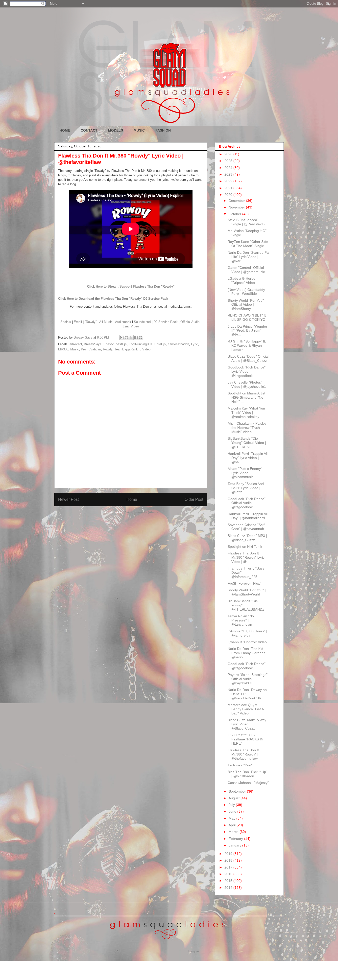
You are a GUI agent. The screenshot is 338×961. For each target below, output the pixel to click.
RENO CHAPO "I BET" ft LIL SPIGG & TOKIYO (247, 317)
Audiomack (123, 322)
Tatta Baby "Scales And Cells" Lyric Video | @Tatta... (246, 488)
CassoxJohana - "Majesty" (248, 783)
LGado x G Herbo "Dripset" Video (241, 280)
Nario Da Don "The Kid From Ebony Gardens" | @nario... (248, 653)
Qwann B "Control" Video (247, 642)
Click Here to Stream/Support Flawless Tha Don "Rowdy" (130, 286)
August (235, 798)
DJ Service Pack (165, 322)
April (233, 825)
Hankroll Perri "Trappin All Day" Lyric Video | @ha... (247, 458)
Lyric (194, 344)
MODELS (115, 130)
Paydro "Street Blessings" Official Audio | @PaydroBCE (247, 679)
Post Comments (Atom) (141, 512)
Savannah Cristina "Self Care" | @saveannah (246, 527)
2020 (228, 195)
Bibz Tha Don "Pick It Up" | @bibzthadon (247, 774)
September (238, 791)
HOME (65, 130)
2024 (228, 168)
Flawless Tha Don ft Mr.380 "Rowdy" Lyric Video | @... (246, 557)
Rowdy (107, 349)
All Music (106, 322)
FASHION (163, 130)
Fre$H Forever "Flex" (244, 583)
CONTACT (89, 130)
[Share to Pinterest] (140, 337)
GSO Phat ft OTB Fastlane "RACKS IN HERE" (245, 739)
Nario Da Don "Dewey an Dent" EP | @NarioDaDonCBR (247, 694)
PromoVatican (91, 349)
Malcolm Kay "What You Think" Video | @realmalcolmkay (246, 412)
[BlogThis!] (126, 337)
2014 (228, 888)
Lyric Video (131, 326)
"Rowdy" (91, 322)
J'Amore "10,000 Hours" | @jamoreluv (247, 633)
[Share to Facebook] (135, 337)
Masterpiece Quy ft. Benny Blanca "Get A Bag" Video (246, 709)
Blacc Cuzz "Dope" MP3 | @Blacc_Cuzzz (247, 538)
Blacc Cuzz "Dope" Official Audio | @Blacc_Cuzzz (248, 358)
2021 (228, 188)
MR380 (63, 349)
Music (74, 349)
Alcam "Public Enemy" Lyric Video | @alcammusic (245, 473)
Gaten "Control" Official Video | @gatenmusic (246, 270)
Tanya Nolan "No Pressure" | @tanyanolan (241, 620)
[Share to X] (131, 337)
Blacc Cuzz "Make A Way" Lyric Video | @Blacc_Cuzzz (247, 724)
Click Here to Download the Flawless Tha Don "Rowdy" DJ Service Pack (113, 298)
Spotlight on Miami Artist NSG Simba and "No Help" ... (246, 397)
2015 (228, 881)
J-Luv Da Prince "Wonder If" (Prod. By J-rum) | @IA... (247, 330)
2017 (228, 867)
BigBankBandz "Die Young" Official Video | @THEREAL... (247, 442)
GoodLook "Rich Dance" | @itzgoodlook (247, 666)
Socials (65, 322)
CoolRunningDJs (140, 344)
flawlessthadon (178, 344)
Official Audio (189, 322)
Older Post (194, 499)
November (237, 207)
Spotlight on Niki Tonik (245, 547)
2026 (228, 154)
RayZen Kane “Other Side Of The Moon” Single (248, 244)
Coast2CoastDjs (115, 344)
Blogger (193, 951)
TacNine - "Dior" (240, 765)
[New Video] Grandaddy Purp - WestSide (246, 292)
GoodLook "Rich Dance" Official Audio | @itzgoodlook (247, 503)
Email (78, 322)
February (236, 839)
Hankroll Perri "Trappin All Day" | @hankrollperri (247, 516)
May (232, 818)
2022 (228, 181)
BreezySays (92, 344)
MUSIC (139, 130)
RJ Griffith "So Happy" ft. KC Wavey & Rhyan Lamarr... (247, 345)
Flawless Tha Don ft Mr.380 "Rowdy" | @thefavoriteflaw (243, 754)
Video (146, 349)
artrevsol (76, 344)
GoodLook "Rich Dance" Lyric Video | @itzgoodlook (247, 371)
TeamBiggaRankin (127, 349)
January (235, 845)
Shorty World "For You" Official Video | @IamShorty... (246, 304)
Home (131, 499)
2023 (228, 174)
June (233, 811)
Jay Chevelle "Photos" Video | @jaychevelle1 (247, 384)
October (235, 214)
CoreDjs (160, 344)
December (237, 201)
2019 (228, 854)
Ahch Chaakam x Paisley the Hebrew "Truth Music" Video (247, 427)
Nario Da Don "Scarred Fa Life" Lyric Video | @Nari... (248, 257)
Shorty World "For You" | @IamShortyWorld (247, 592)
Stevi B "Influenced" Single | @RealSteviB (246, 222)
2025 (228, 161)
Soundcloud (142, 322)
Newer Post (68, 499)
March (234, 832)
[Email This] (121, 337)
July (232, 805)
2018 (228, 860)
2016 (228, 874)
